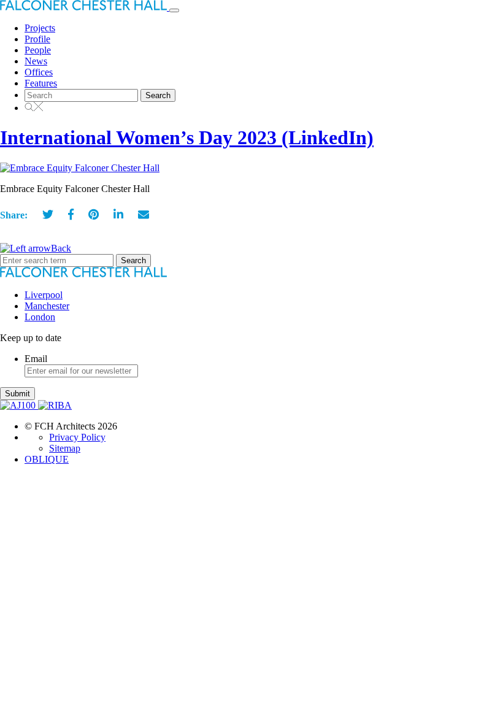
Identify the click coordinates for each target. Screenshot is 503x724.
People (38, 50)
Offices (39, 72)
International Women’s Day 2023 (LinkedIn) (187, 137)
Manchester (47, 306)
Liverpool (44, 295)
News (36, 61)
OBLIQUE (47, 459)
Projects (40, 28)
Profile (37, 39)
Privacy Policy (77, 437)
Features (41, 83)
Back (61, 248)
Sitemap (64, 448)
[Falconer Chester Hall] (84, 7)
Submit (17, 393)
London (40, 317)
